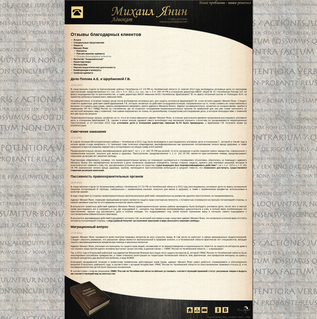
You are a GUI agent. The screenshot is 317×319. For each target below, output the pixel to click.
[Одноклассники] (218, 310)
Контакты (81, 51)
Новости (78, 45)
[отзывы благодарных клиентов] (90, 295)
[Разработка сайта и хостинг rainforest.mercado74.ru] (244, 309)
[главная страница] (190, 310)
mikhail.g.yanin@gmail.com (173, 22)
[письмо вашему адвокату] (204, 310)
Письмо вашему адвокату (90, 53)
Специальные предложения (89, 42)
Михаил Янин (81, 48)
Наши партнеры (82, 62)
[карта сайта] (197, 310)
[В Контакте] (225, 310)
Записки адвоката (83, 73)
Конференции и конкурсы (87, 70)
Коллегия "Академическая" (89, 59)
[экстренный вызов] (77, 12)
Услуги (77, 40)
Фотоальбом (80, 64)
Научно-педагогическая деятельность (95, 67)
